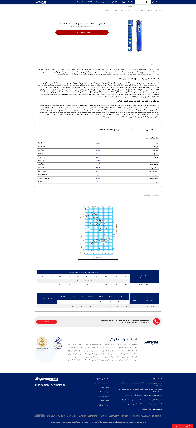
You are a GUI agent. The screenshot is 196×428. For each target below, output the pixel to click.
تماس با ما (79, 2)
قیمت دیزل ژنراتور (103, 405)
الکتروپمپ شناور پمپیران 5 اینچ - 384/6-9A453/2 (122, 10)
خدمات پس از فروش (102, 2)
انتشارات (89, 2)
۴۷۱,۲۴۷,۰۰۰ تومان (82, 32)
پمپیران (142, 10)
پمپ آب (149, 10)
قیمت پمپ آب (104, 392)
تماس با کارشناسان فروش (182, 426)
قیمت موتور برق (103, 396)
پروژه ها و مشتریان (118, 2)
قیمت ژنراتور (104, 400)
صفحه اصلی (156, 2)
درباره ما (131, 2)
